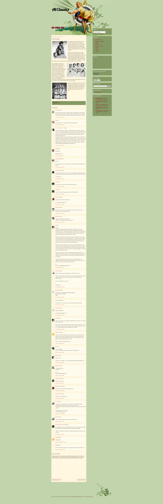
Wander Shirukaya (58, 170)
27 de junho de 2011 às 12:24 (60, 124)
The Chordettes (56, 39)
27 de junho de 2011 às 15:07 (60, 222)
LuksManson (57, 308)
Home (53, 27)
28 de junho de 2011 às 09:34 (60, 398)
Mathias (56, 148)
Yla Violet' (57, 401)
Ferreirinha (57, 355)
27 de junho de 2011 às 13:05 (60, 155)
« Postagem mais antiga (81, 479)
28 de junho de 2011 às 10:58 (60, 413)
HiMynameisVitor (58, 378)
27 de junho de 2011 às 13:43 (60, 178)
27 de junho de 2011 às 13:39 (60, 167)
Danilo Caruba (57, 332)
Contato (62, 27)
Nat (56, 120)
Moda (97, 47)
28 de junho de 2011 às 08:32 (60, 362)
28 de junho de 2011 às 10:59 (60, 421)
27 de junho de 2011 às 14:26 (60, 204)
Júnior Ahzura (57, 270)
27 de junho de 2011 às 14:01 (60, 186)
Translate (101, 33)
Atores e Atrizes (98, 39)
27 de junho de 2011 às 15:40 (60, 267)
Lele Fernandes (58, 197)
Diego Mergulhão (58, 158)
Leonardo (57, 318)
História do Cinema (99, 46)
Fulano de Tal (57, 207)
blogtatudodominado (59, 386)
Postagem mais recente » (56, 479)
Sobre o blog (57, 27)
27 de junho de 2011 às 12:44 (60, 145)
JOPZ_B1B (57, 437)
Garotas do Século (58, 393)
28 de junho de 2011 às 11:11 (60, 434)
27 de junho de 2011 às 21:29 (60, 343)
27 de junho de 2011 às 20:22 (60, 329)
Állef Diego (57, 110)
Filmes (97, 44)
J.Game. (56, 189)
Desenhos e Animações (100, 41)
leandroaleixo (57, 216)
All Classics (60, 9)
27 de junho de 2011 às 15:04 (60, 213)
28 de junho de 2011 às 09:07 (60, 375)
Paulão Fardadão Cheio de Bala (60, 424)
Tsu (56, 225)
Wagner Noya (57, 365)
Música (97, 49)
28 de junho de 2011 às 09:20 (60, 390)
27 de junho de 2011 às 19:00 (60, 297)
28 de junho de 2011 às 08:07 (60, 352)
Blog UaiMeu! (57, 290)
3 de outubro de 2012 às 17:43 (60, 449)
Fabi (56, 346)
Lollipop (78, 89)
